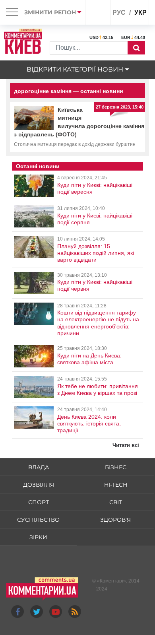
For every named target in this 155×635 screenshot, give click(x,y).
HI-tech (115, 484)
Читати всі (125, 445)
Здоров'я (115, 519)
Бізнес (115, 467)
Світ (115, 502)
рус (119, 12)
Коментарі (111, 581)
